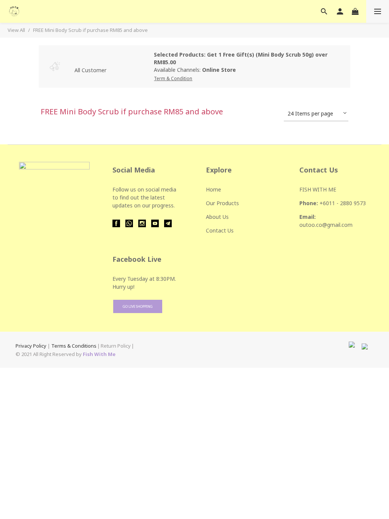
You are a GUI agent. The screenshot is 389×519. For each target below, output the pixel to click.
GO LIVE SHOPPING (138, 306)
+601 (325, 203)
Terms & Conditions (73, 345)
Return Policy (116, 345)
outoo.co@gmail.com (326, 224)
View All (16, 30)
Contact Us (220, 230)
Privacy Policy (31, 345)
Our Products (222, 203)
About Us (217, 216)
